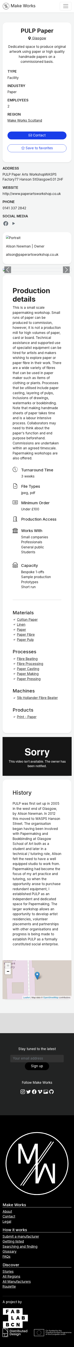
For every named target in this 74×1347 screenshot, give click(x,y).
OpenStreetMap (50, 997)
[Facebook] (6, 223)
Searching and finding (20, 1247)
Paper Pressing (29, 679)
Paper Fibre (26, 635)
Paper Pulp (25, 640)
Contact (39, 135)
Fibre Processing (30, 664)
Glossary (10, 1251)
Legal (7, 1222)
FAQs (6, 1257)
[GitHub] (51, 1091)
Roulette (9, 1287)
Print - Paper (27, 717)
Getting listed (13, 1241)
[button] (8, 270)
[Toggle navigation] (65, 6)
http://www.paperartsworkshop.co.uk (32, 194)
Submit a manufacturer (21, 1237)
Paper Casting (28, 669)
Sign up (37, 1066)
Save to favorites (39, 148)
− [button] (8, 971)
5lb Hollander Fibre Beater (37, 698)
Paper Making (28, 674)
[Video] (13, 223)
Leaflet (26, 997)
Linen (21, 625)
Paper (21, 630)
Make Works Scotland (24, 120)
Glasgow (38, 38)
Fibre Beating (27, 659)
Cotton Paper (27, 620)
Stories (8, 1272)
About (7, 1212)
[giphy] (45, 1091)
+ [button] (8, 965)
